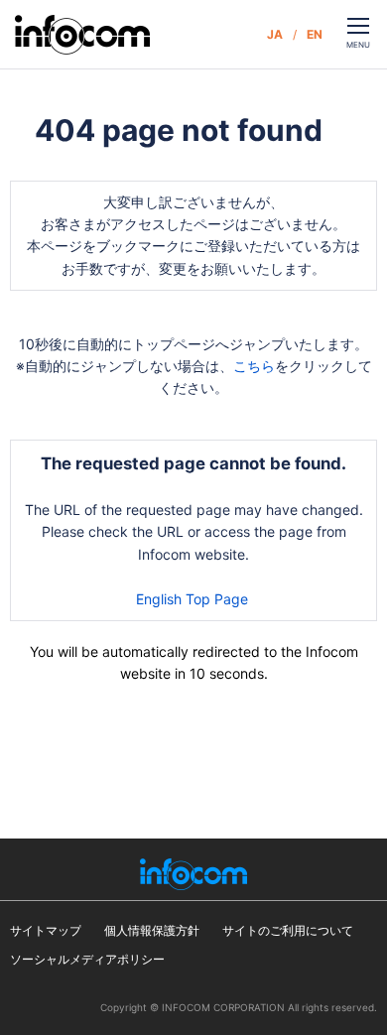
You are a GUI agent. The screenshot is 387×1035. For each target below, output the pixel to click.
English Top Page (194, 598)
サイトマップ (45, 930)
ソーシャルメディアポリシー (87, 959)
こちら (254, 365)
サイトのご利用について (287, 930)
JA (275, 34)
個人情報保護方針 (151, 930)
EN (314, 34)
